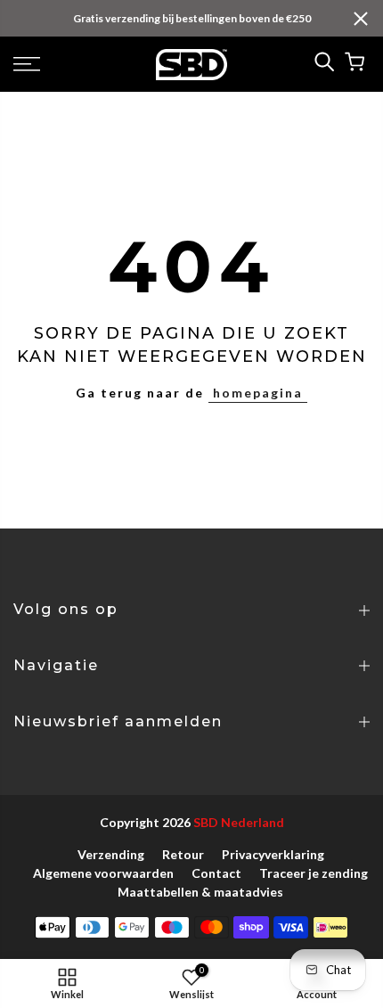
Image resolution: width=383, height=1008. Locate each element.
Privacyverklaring (273, 854)
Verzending (110, 854)
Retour (183, 854)
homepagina (258, 392)
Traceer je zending (313, 873)
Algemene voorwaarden (103, 873)
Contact (216, 873)
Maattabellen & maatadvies (200, 891)
